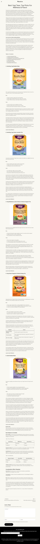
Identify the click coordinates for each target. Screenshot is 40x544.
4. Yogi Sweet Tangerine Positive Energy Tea (13, 59)
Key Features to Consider (11, 61)
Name (6, 519)
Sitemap (22, 541)
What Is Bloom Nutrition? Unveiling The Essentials (30, 500)
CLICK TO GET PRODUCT (10, 129)
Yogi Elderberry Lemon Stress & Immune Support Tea (19, 201)
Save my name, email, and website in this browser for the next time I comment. (16, 521)
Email (22, 519)
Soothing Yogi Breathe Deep (13, 66)
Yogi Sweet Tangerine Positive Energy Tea (16, 273)
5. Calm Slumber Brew (10, 60)
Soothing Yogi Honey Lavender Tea (15, 132)
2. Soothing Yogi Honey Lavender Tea (12, 57)
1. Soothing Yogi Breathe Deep (11, 56)
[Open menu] (1, 1)
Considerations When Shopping (12, 62)
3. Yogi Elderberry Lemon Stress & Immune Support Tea (15, 58)
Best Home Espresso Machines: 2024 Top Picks (11, 500)
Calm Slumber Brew (11, 355)
